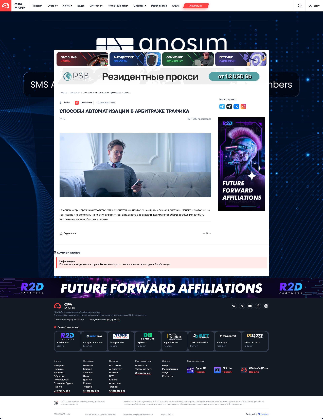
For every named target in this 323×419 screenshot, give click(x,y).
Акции (176, 5)
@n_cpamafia (113, 319)
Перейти (200, 371)
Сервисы (139, 5)
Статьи (52, 5)
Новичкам (59, 369)
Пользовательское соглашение (100, 414)
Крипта (87, 383)
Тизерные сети (143, 369)
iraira (67, 102)
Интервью (59, 365)
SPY (111, 376)
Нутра (86, 376)
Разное (58, 386)
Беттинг (87, 369)
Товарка (88, 386)
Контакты (167, 376)
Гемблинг (88, 365)
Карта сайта (166, 414)
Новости (58, 372)
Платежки (115, 365)
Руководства (61, 379)
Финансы (88, 372)
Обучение (59, 376)
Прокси (113, 372)
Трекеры (114, 386)
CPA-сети (95, 5)
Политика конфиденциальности (138, 414)
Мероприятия (159, 5)
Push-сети (141, 365)
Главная (37, 5)
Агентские (115, 383)
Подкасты (75, 92)
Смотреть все (62, 390)
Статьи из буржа (63, 383)
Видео (80, 5)
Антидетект (115, 369)
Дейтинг (87, 379)
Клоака (113, 379)
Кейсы (66, 5)
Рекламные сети (117, 5)
